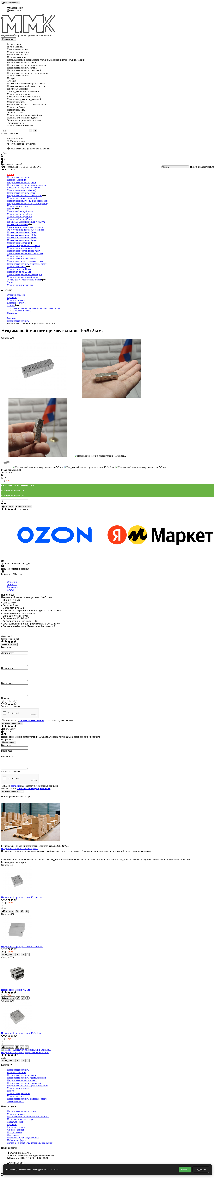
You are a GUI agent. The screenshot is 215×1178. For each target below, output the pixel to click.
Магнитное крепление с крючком (23, 245)
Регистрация (16, 10)
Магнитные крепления (18, 243)
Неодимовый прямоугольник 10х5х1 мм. (21, 1033)
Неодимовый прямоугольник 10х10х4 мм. (22, 897)
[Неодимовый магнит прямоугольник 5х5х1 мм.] (26, 1050)
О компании (13, 1135)
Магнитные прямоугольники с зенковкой (27, 201)
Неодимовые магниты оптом (21, 1111)
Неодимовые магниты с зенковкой (24, 195)
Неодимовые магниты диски (21, 182)
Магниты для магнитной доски (22, 277)
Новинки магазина (16, 180)
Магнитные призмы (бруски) (21, 190)
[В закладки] (22, 911)
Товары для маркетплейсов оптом (24, 279)
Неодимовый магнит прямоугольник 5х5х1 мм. (25, 1052)
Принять (185, 1170)
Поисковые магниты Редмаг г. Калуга (26, 222)
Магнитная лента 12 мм (19, 269)
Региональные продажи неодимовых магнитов (36, 308)
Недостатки (7, 668)
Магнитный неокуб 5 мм (19, 214)
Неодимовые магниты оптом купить (19, 848)
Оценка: (5, 698)
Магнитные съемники (18, 206)
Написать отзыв (9, 644)
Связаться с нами (15, 1122)
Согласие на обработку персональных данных (30, 1143)
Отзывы (12, 584)
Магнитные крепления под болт (23, 248)
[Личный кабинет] (107, 156)
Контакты (12, 313)
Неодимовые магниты (18, 177)
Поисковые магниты (17, 224)
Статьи (11, 305)
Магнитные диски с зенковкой (22, 198)
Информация (8, 1106)
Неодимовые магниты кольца (22, 193)
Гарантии (12, 297)
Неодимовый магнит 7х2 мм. (15, 990)
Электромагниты (15, 1101)
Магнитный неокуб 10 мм (20, 211)
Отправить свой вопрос (12, 791)
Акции (10, 174)
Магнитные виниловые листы (22, 258)
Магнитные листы (16, 256)
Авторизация (16, 8)
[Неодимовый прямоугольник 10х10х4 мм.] (17, 894)
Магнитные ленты (16, 266)
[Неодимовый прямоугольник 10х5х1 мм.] (17, 1030)
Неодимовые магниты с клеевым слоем (27, 264)
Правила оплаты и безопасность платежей (28, 1116)
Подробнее (200, 1169)
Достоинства (7, 653)
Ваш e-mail (6, 751)
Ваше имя (6, 745)
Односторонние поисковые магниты (25, 229)
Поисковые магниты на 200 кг (22, 232)
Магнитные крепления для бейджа (24, 274)
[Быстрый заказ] (17, 911)
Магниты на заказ (16, 300)
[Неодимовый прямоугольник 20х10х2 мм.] (17, 944)
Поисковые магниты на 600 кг (22, 240)
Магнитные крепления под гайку (23, 251)
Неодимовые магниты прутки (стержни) (27, 203)
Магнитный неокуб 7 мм (19, 219)
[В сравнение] (27, 911)
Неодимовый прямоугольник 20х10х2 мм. (22, 946)
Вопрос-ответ (14, 587)
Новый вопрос (8, 742)
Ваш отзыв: (7, 683)
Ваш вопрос (7, 756)
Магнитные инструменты (20, 285)
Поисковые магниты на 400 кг (22, 237)
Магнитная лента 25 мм (19, 272)
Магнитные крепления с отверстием (25, 253)
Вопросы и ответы (22, 310)
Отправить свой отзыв (12, 723)
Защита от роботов (10, 706)
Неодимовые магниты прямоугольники (27, 185)
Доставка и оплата (16, 303)
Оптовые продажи (16, 295)
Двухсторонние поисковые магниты (25, 227)
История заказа (14, 1132)
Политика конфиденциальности (23, 1137)
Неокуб (11, 208)
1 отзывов (23, 509)
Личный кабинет (15, 1129)
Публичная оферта (16, 1140)
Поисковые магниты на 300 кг (22, 235)
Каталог (5, 1065)
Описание (12, 582)
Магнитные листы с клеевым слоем (25, 261)
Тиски (10, 282)
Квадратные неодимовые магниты (24, 187)
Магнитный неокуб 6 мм (19, 216)
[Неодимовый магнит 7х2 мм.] (17, 987)
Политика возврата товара (20, 1119)
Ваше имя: (6, 647)
